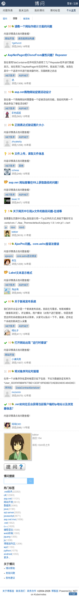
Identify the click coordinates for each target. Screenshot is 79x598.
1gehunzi (16, 42)
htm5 (21, 227)
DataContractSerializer (28, 387)
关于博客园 (8, 590)
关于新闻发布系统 (25, 301)
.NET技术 (10, 75)
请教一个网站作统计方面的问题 (33, 26)
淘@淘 (15, 289)
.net (9, 522)
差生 (14, 260)
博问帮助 (10, 568)
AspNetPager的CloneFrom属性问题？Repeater (37, 55)
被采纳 (26, 18)
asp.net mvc (13, 519)
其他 (21, 165)
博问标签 (55, 10)
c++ (9, 526)
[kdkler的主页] (18, 447)
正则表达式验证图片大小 (29, 125)
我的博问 (39, 10)
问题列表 (8, 10)
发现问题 (10, 573)
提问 (5, 18)
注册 (75, 3)
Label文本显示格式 (20, 272)
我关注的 (24, 10)
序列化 (8, 387)
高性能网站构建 (26, 38)
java (9, 508)
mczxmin (16, 392)
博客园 (54, 590)
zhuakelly (17, 141)
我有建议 (10, 577)
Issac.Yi (16, 199)
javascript (12, 515)
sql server (12, 512)
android (11, 553)
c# (9, 495)
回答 (15, 18)
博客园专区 (13, 543)
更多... (7, 557)
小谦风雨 (16, 359)
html (13, 227)
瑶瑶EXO (16, 424)
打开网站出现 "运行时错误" (31, 342)
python (11, 550)
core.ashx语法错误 (26, 256)
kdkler (15, 231)
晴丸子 (15, 330)
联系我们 (20, 590)
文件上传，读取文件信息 (29, 153)
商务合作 (31, 590)
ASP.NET (23, 75)
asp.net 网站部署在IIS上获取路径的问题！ (34, 182)
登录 (69, 3)
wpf (9, 547)
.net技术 (12, 491)
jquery (10, 536)
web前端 (12, 533)
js (6, 227)
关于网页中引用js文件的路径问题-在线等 (37, 211)
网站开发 (9, 38)
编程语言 (12, 529)
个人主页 (71, 10)
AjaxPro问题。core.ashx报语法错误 (37, 244)
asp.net (12, 498)
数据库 (11, 505)
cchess (15, 170)
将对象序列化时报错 (27, 371)
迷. (13, 79)
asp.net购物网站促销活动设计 (33, 92)
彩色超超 (16, 112)
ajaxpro (9, 256)
